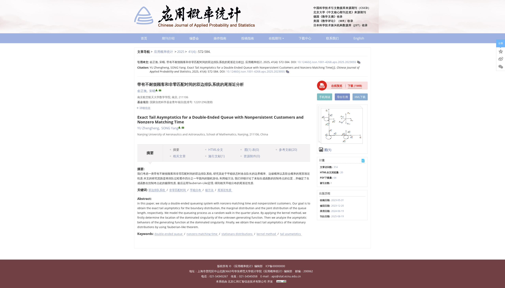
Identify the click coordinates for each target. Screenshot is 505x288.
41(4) (192, 51)
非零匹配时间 (178, 190)
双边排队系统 (157, 190)
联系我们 (332, 38)
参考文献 (288, 149)
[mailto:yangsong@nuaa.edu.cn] (160, 90)
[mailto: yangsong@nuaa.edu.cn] (182, 128)
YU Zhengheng (148, 128)
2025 (180, 51)
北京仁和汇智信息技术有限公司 (247, 281)
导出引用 (342, 97)
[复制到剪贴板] (358, 62)
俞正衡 (142, 91)
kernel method (267, 234)
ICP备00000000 (275, 266)
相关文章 (179, 156)
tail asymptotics (291, 234)
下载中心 (305, 38)
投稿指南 (247, 38)
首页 (144, 38)
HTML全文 (215, 149)
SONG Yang (169, 128)
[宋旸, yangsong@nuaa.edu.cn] (156, 90)
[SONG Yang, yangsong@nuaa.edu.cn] (179, 127)
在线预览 (336, 86)
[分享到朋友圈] (500, 67)
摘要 (176, 149)
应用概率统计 (163, 51)
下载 (355, 86)
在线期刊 (275, 38)
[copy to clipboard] (287, 71)
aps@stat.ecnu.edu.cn (286, 276)
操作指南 (220, 38)
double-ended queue (168, 234)
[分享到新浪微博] (500, 59)
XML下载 (360, 97)
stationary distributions (237, 234)
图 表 (251, 149)
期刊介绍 (168, 38)
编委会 (194, 38)
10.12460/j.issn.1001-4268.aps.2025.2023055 (326, 62)
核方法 (209, 190)
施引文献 (216, 156)
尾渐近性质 (225, 190)
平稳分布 (196, 190)
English (359, 38)
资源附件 (252, 156)
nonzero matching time (202, 234)
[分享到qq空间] (500, 51)
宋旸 (152, 91)
